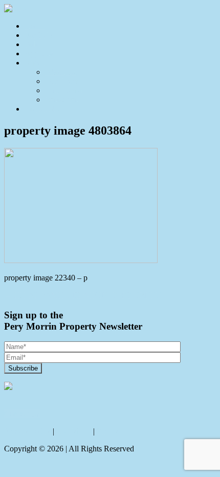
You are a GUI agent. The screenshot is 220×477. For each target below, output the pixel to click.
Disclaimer (73, 431)
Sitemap (110, 431)
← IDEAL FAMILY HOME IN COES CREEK (82, 295)
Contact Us (43, 108)
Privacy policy (27, 431)
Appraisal (40, 53)
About (35, 62)
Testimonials (65, 90)
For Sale (38, 35)
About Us (61, 72)
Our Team (61, 81)
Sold (32, 44)
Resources (61, 99)
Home (35, 25)
